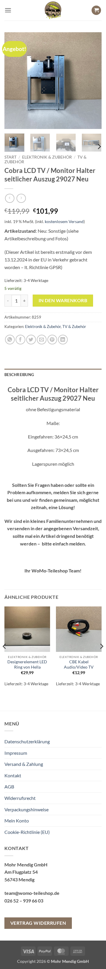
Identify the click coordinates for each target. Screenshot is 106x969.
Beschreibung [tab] (19, 374)
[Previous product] (21, 198)
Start (10, 157)
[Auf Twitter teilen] (31, 339)
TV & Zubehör (74, 326)
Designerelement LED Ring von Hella (27, 664)
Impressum (15, 753)
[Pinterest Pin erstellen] (52, 339)
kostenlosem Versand (64, 221)
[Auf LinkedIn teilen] (63, 339)
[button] (7, 10)
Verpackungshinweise (26, 809)
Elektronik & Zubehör (47, 157)
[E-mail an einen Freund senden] (42, 339)
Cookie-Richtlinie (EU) (27, 832)
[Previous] (14, 80)
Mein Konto (16, 820)
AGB (9, 786)
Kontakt (12, 775)
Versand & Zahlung (23, 764)
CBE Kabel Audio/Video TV (79, 664)
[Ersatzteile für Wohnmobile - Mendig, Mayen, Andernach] (53, 10)
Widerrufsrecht (20, 798)
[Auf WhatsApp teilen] (10, 339)
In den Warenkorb (63, 300)
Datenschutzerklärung (27, 741)
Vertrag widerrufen (38, 923)
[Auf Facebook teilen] (20, 339)
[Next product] (9, 198)
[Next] (92, 80)
